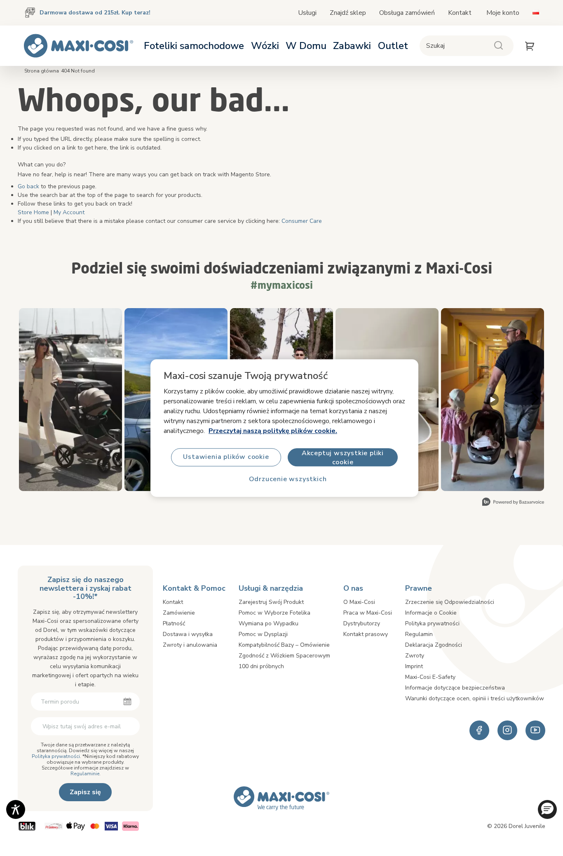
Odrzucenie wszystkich (288, 479)
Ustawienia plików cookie (226, 457)
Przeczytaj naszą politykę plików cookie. (273, 430)
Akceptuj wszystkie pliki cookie (343, 457)
